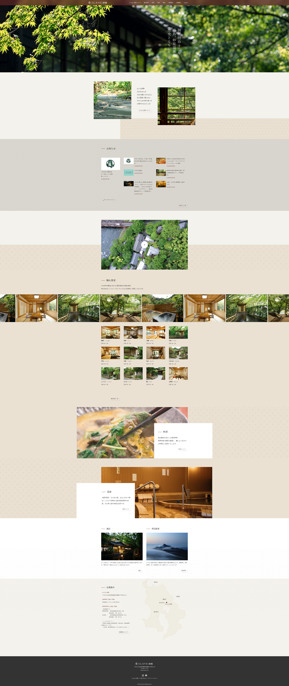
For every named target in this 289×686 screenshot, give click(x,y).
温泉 (158, 2)
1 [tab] (148, 456)
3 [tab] (151, 456)
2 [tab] (149, 456)
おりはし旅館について (135, 2)
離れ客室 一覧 (114, 398)
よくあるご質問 (134, 678)
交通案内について (123, 632)
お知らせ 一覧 (182, 205)
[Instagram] (143, 676)
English (186, 2)
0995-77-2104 (145, 668)
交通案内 (178, 2)
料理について (182, 449)
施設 (164, 2)
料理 (153, 2)
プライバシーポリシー (153, 678)
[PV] (144, 245)
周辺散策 (171, 2)
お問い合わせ (143, 678)
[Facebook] (146, 676)
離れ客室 (146, 2)
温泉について (125, 509)
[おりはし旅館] (144, 664)
